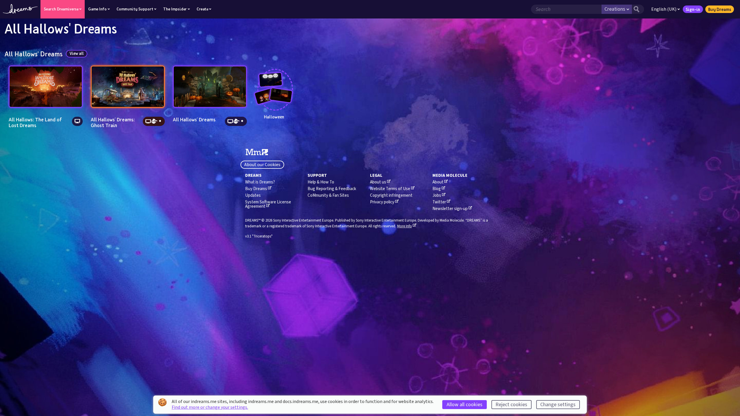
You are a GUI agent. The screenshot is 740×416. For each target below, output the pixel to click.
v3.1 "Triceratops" (259, 236)
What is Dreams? (260, 182)
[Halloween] (274, 84)
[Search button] (638, 9)
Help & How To (321, 182)
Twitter (439, 202)
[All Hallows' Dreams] (210, 87)
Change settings (558, 404)
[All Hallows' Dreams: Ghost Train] (128, 87)
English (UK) (663, 9)
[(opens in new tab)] (257, 152)
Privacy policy (382, 202)
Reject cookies (511, 404)
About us (378, 182)
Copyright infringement (391, 195)
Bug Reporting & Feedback (332, 189)
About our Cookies (262, 164)
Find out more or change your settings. (210, 407)
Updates (253, 195)
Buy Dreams (719, 9)
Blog (436, 189)
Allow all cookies (464, 404)
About (437, 182)
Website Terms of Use (390, 189)
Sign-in (693, 9)
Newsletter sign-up (450, 209)
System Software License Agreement (268, 204)
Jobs (436, 195)
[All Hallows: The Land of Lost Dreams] (46, 87)
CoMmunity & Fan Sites (328, 195)
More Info (404, 226)
